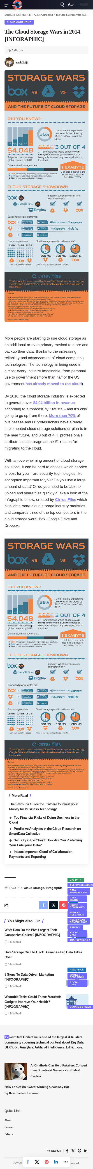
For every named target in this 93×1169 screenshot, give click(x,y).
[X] (73, 1151)
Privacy (75, 927)
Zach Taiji (22, 62)
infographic (54, 888)
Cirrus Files (65, 500)
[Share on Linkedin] (56, 1162)
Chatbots (35, 1076)
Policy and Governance (79, 921)
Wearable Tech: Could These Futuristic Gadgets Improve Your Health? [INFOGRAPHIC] (33, 1002)
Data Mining (74, 898)
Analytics (77, 969)
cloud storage (34, 888)
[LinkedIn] (85, 1151)
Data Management (79, 891)
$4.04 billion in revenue (54, 403)
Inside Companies (77, 906)
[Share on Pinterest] (46, 1162)
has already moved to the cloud (54, 384)
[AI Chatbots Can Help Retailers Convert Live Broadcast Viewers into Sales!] (16, 1071)
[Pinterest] (79, 1151)
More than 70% (62, 415)
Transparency (80, 940)
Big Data (75, 880)
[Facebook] (67, 1151)
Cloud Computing (19, 22)
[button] (8, 4)
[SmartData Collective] (17, 4)
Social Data (74, 933)
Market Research (77, 913)
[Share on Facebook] (27, 1162)
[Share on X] (37, 1162)
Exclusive (32, 1093)
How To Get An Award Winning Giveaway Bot (37, 1087)
